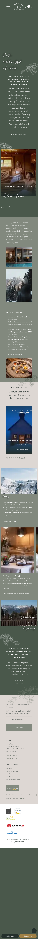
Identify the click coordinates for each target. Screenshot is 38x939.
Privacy (14, 785)
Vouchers (9, 758)
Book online (28, 936)
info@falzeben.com (12, 748)
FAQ (35, 785)
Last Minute (9, 767)
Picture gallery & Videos (13, 770)
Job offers (9, 764)
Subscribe (19, 717)
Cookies (20, 785)
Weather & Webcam (12, 761)
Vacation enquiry (10, 936)
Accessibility (28, 785)
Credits (8, 785)
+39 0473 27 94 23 (11, 746)
